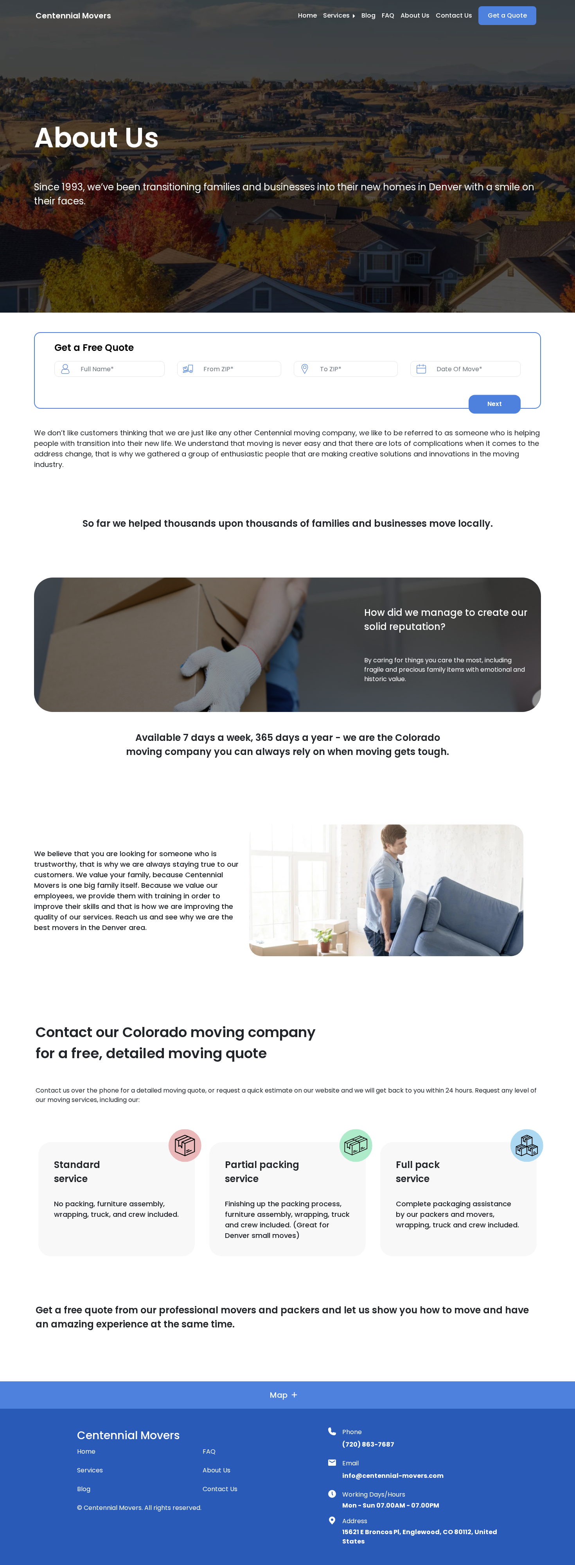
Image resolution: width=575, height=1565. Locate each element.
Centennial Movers (73, 15)
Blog (368, 15)
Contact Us (454, 15)
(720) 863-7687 (368, 1444)
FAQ (388, 15)
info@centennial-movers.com (393, 1475)
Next (494, 403)
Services (337, 15)
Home (307, 15)
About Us (415, 15)
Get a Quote (507, 15)
